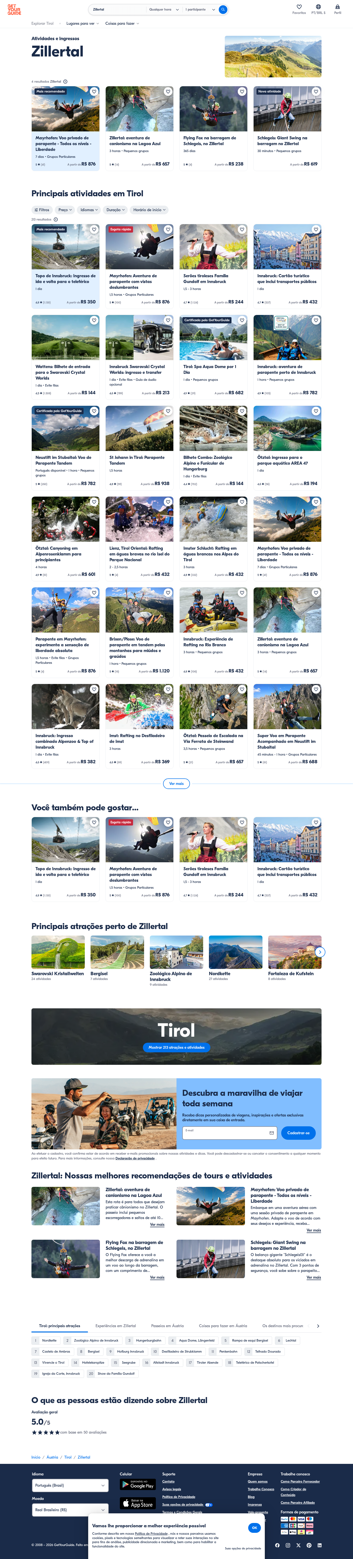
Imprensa (255, 1505)
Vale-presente (258, 1512)
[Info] (65, 81)
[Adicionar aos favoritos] (94, 91)
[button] (65, 128)
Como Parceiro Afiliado (298, 1503)
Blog (251, 1497)
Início (35, 1457)
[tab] (59, 1325)
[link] (65, 128)
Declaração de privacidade (135, 1158)
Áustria (52, 1457)
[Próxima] (320, 952)
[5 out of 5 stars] (45, 1432)
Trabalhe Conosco (261, 1489)
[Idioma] (318, 7)
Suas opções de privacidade (183, 1505)
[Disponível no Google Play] (138, 1485)
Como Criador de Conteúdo (293, 1492)
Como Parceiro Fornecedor (300, 1481)
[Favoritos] (299, 7)
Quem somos (258, 1481)
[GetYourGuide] (14, 9)
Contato (168, 1481)
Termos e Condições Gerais (182, 1512)
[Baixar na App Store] (138, 1504)
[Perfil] (337, 7)
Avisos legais (171, 1489)
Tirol (68, 1457)
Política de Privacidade (178, 1497)
